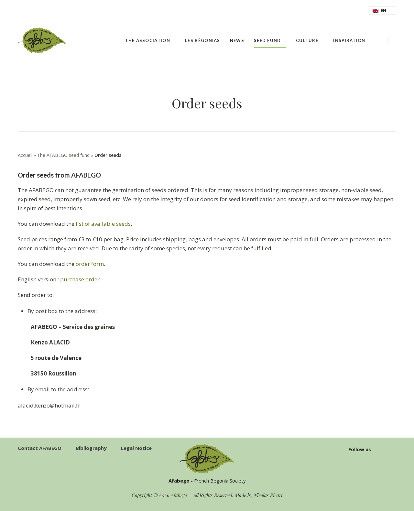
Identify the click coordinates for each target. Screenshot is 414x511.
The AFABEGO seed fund (63, 155)
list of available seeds (103, 223)
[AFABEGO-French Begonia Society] (42, 40)
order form (90, 263)
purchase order (80, 279)
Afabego (179, 495)
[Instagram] (394, 449)
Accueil (25, 155)
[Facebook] (394, 41)
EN (383, 10)
